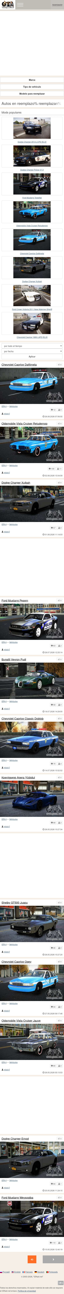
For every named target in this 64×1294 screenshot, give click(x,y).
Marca (32, 79)
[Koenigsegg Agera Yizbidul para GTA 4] (32, 799)
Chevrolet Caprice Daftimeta (32, 253)
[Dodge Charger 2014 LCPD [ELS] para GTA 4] (32, 128)
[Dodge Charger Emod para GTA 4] (32, 1160)
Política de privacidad (27, 1290)
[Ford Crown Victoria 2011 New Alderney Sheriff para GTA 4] (32, 295)
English (17, 1271)
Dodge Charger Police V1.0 (32, 169)
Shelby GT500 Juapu (15, 902)
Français (29, 1271)
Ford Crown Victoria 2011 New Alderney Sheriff (32, 309)
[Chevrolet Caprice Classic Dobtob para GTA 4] (32, 740)
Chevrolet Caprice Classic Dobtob (22, 718)
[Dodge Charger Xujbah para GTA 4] (32, 267)
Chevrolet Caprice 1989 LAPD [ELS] (32, 337)
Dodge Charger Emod (15, 1138)
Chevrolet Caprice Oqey (16, 961)
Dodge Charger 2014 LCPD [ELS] (32, 141)
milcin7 (7, 413)
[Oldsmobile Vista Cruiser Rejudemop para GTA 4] (32, 211)
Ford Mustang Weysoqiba (17, 1197)
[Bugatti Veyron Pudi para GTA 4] (32, 681)
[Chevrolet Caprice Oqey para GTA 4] (32, 983)
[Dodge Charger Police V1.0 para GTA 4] (32, 156)
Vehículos (13, 406)
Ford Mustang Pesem (15, 600)
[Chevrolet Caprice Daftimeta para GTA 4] (32, 239)
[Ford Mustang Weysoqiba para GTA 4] (32, 1219)
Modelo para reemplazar (32, 93)
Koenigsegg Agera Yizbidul (18, 777)
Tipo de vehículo (32, 86)
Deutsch (40, 1271)
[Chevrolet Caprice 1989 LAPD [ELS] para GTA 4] (32, 323)
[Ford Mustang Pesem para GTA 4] (32, 622)
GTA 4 (4, 406)
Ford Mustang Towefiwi (32, 197)
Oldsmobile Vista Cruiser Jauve (21, 1020)
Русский (6, 1271)
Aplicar (32, 356)
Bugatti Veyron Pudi (14, 659)
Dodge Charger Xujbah (32, 281)
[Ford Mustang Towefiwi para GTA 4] (32, 184)
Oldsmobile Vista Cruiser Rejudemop (32, 225)
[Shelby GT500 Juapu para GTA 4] (32, 924)
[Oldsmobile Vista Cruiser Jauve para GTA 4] (32, 1042)
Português (53, 1271)
